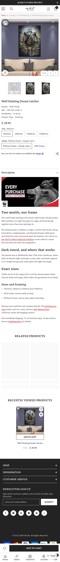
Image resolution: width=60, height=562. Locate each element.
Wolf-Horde (14, 107)
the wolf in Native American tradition (17, 239)
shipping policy (15, 321)
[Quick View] (41, 414)
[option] (30, 47)
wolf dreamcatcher (41, 309)
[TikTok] (29, 513)
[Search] (11, 9)
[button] (50, 73)
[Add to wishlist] (4, 548)
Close (57, 3)
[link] (15, 382)
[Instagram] (13, 513)
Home (3, 15)
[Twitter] (44, 513)
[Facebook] (5, 513)
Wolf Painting (24, 15)
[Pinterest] (21, 513)
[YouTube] (36, 513)
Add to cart (34, 548)
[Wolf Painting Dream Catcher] (30, 420)
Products (12, 15)
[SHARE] (56, 153)
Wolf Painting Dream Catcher (30, 443)
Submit (48, 502)
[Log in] (48, 8)
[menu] (3, 9)
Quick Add (30, 437)
